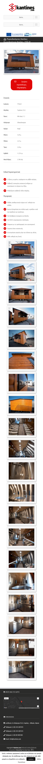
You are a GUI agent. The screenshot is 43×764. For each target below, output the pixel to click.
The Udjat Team (26, 750)
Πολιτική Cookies (26, 748)
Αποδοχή (30, 759)
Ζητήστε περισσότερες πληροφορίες (22, 84)
